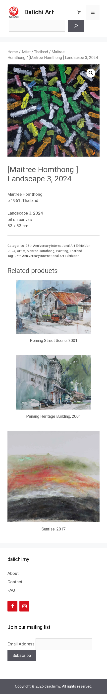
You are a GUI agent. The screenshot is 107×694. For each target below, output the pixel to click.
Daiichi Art (39, 12)
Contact (14, 581)
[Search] (76, 26)
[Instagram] (24, 606)
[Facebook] (12, 606)
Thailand (41, 52)
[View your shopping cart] (79, 12)
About (13, 573)
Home (12, 52)
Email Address (21, 643)
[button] (90, 73)
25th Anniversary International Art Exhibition (46, 256)
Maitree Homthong (40, 251)
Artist (26, 52)
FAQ (11, 590)
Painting (62, 251)
